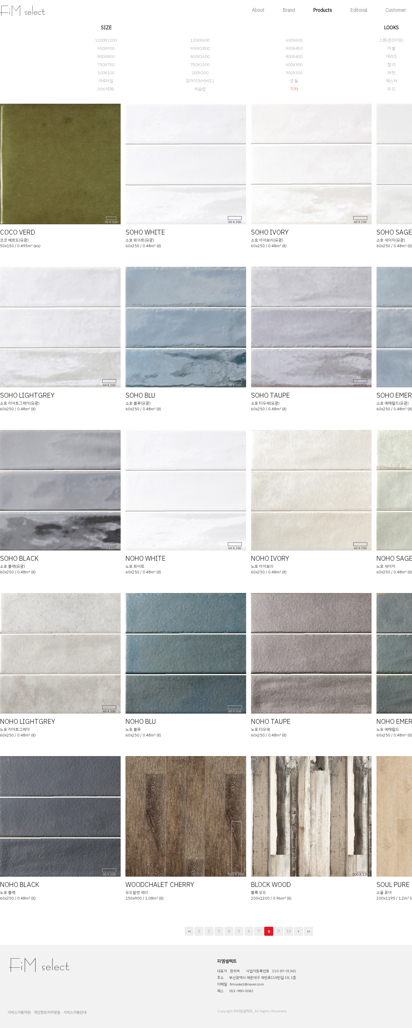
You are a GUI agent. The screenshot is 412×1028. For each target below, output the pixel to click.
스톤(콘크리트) (391, 40)
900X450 (294, 48)
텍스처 (391, 81)
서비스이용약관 (19, 1012)
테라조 (391, 56)
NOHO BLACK (19, 885)
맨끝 (308, 931)
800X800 (105, 56)
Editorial (358, 10)
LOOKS (391, 27)
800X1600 (200, 56)
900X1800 (200, 48)
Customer (395, 10)
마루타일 (106, 81)
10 (288, 931)
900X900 (105, 48)
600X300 (294, 64)
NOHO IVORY (270, 558)
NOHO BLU (140, 722)
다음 (298, 931)
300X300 (294, 73)
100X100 (105, 73)
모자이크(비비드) (200, 81)
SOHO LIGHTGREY (27, 395)
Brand (289, 10)
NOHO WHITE (145, 558)
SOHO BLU (140, 395)
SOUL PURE (393, 885)
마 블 (391, 48)
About (258, 10)
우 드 (391, 89)
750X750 (105, 64)
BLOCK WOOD (271, 885)
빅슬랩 (200, 89)
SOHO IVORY (270, 232)
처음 (189, 931)
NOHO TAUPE (270, 722)
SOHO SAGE (394, 232)
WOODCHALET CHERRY (159, 885)
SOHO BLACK (19, 558)
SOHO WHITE (145, 232)
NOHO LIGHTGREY (27, 722)
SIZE (106, 27)
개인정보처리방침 (47, 1012)
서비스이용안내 (75, 1012)
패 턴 (391, 73)
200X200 (200, 73)
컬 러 (391, 64)
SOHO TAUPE (270, 395)
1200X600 (200, 40)
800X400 (294, 56)
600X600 (294, 40)
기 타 (294, 89)
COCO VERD (17, 232)
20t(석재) (105, 89)
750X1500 (200, 64)
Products (322, 10)
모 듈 (294, 81)
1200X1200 (106, 40)
